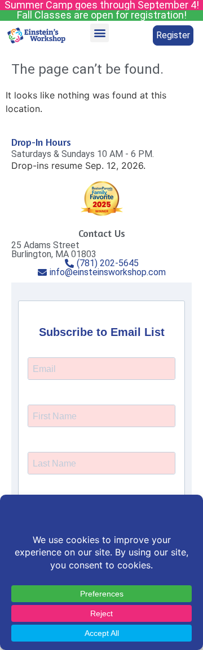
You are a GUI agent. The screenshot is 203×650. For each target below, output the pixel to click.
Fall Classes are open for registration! (102, 15)
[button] (99, 33)
